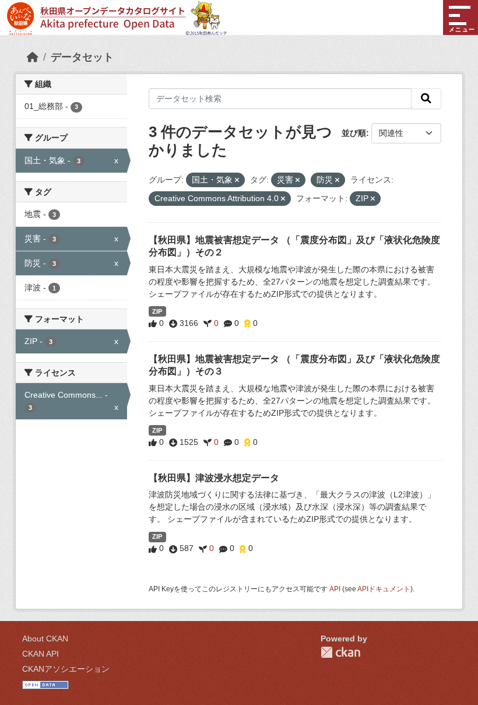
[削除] (237, 180)
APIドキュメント (383, 589)
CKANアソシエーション (66, 669)
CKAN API (40, 653)
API (334, 589)
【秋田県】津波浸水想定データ (214, 478)
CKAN (340, 652)
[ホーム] (32, 57)
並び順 (354, 133)
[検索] (426, 98)
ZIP (157, 311)
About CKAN (45, 638)
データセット (82, 57)
